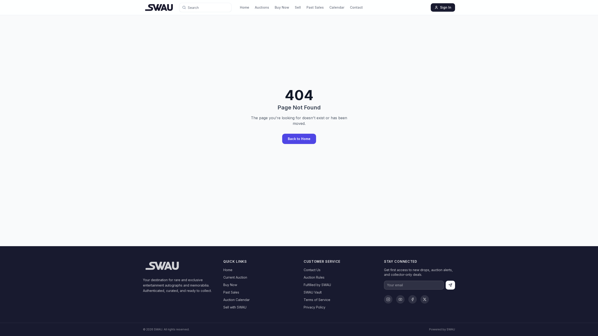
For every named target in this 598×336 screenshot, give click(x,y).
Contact (356, 7)
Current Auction (235, 277)
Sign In (445, 7)
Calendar (336, 7)
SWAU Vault (313, 292)
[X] (424, 299)
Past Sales (315, 7)
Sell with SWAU (234, 307)
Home (244, 7)
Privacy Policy (314, 307)
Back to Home (299, 139)
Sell (298, 7)
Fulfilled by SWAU (317, 285)
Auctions (262, 7)
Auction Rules (314, 277)
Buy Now (282, 7)
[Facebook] (412, 299)
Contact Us (312, 270)
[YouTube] (400, 299)
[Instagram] (388, 299)
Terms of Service (317, 300)
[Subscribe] (450, 285)
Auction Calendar (236, 300)
